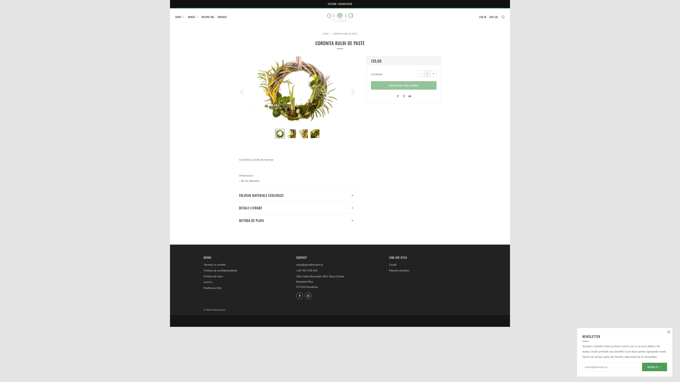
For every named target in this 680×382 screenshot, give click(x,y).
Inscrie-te (652, 367)
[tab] (280, 133)
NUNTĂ (191, 17)
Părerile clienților (399, 270)
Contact (222, 17)
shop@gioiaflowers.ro (309, 264)
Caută (392, 264)
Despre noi (208, 17)
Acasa (326, 33)
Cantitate (376, 74)
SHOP (178, 17)
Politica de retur (213, 276)
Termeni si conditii (215, 264)
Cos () (494, 17)
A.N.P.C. (208, 282)
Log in (482, 17)
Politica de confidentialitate (220, 270)
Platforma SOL (213, 288)
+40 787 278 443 (307, 270)
